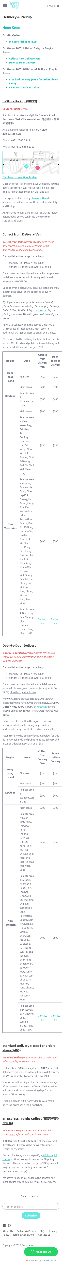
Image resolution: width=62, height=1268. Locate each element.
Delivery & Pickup (26, 1231)
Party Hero (27, 1245)
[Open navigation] (4, 5)
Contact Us (44, 1234)
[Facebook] (4, 1225)
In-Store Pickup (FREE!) (23, 41)
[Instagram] (9, 1225)
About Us (7, 1231)
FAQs (43, 1231)
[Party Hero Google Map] (30, 173)
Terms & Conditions (23, 1234)
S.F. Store (47, 1155)
